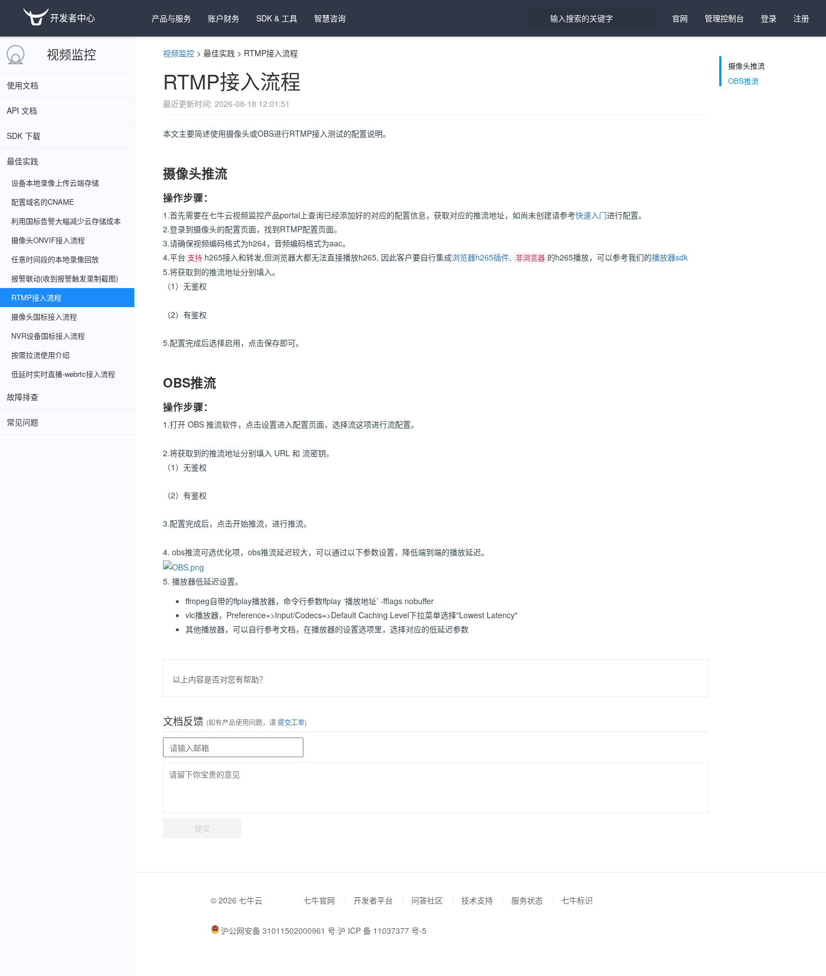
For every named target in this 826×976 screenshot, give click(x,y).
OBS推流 (743, 81)
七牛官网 (319, 900)
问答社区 (427, 900)
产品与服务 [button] (171, 18)
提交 (202, 828)
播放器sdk (670, 257)
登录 (769, 18)
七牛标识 (577, 900)
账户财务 (223, 18)
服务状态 (527, 900)
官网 (680, 18)
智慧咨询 (330, 18)
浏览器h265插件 (480, 257)
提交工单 (290, 722)
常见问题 (22, 422)
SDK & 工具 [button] (276, 18)
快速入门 (591, 215)
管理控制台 (724, 18)
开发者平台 (373, 900)
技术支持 (477, 900)
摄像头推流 (746, 66)
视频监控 (71, 53)
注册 (801, 18)
